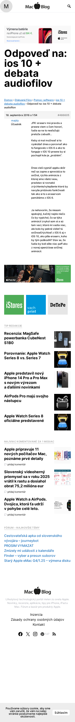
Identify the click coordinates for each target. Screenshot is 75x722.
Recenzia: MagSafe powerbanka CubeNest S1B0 (25, 338)
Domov (8, 99)
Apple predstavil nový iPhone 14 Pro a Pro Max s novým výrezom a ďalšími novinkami (26, 380)
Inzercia (36, 614)
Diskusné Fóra (23, 99)
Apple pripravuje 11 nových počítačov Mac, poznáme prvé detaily (25, 454)
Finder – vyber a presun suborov (29, 555)
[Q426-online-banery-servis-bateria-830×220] (37, 34)
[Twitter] (28, 634)
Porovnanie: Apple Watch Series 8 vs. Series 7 (27, 355)
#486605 (63, 115)
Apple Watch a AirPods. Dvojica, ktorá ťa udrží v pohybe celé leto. (25, 504)
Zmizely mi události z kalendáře (29, 551)
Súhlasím (61, 712)
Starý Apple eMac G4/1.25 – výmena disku (37, 560)
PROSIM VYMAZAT (19, 546)
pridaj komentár (17, 464)
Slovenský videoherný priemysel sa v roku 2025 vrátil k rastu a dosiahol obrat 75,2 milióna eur (27, 479)
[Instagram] (35, 634)
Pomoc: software (44, 99)
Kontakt (39, 624)
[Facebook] (20, 634)
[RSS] (54, 634)
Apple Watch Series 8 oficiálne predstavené (24, 418)
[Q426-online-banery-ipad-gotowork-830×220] (37, 273)
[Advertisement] (37, 683)
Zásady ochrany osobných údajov (37, 619)
